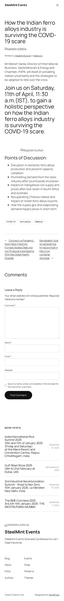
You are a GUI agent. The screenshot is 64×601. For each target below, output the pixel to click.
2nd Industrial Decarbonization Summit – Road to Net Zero (25, 486)
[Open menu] (57, 5)
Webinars (37, 55)
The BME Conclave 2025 (25, 504)
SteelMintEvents (23, 55)
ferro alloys (25, 221)
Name (8, 342)
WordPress (54, 594)
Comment (10, 305)
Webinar (39, 221)
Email (8, 356)
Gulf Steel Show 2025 (20, 468)
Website (8, 370)
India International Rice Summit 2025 (24, 446)
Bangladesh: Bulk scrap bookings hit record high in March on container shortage (48, 249)
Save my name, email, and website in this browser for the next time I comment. (33, 385)
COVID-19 (11, 221)
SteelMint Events (16, 5)
